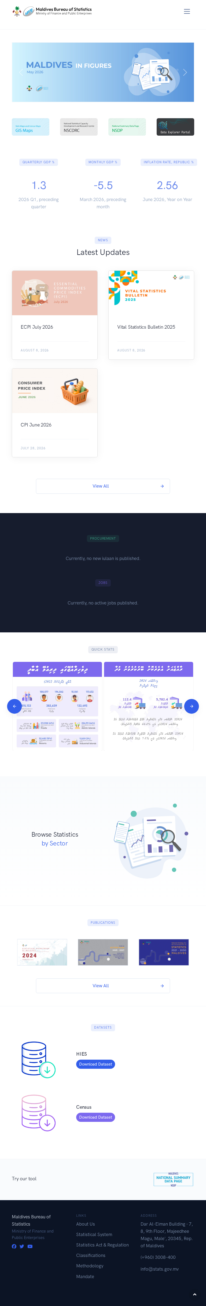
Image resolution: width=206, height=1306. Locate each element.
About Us (85, 1224)
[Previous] (14, 706)
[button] (20, 72)
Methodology (89, 1265)
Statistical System (94, 1234)
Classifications (90, 1255)
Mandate (85, 1276)
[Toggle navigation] (187, 11)
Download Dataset (95, 1064)
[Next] (191, 706)
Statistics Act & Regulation (102, 1245)
